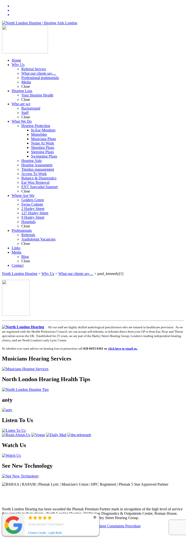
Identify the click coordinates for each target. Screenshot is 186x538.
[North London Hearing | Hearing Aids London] (39, 23)
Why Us (47, 274)
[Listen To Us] (14, 430)
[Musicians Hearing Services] (25, 369)
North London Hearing (19, 274)
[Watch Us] (11, 455)
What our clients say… (75, 274)
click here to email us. (123, 348)
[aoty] (7, 410)
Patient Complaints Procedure (118, 526)
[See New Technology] (20, 476)
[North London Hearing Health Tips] (25, 389)
